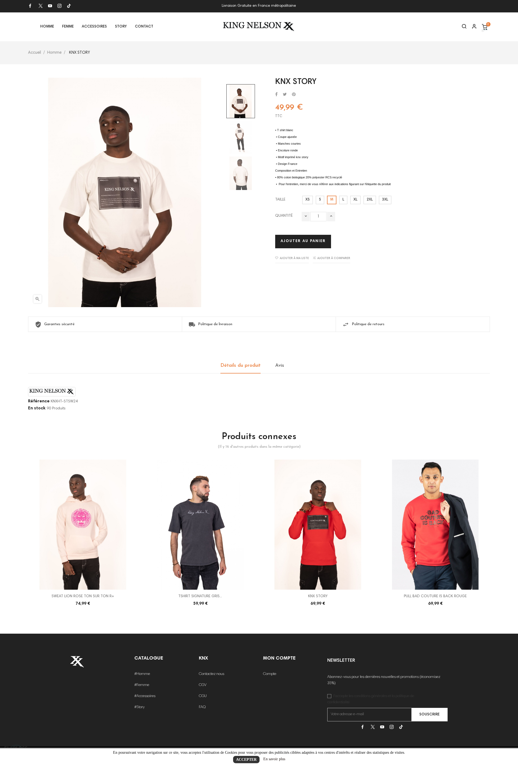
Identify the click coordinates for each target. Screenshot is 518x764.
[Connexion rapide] (472, 27)
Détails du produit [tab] (240, 365)
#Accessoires (144, 696)
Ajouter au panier (303, 241)
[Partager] (276, 95)
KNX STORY (318, 596)
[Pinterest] (294, 95)
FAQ (202, 707)
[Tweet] (285, 95)
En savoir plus (274, 759)
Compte (269, 674)
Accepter (246, 760)
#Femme (141, 685)
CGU (203, 696)
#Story (139, 707)
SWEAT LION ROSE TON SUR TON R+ (83, 596)
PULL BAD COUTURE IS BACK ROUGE (435, 596)
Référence (39, 401)
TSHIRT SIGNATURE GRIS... (200, 596)
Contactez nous (211, 674)
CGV (202, 685)
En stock (37, 408)
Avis (279, 365)
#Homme (142, 674)
